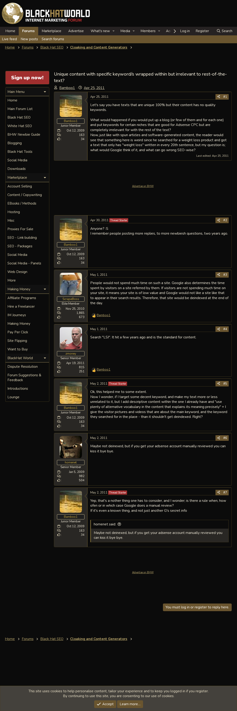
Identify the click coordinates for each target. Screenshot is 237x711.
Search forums (53, 39)
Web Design (17, 272)
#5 (225, 384)
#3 (225, 275)
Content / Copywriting (24, 195)
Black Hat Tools (19, 151)
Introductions (17, 388)
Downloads (16, 168)
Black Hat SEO (19, 117)
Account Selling (19, 186)
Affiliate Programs (21, 298)
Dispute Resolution (22, 366)
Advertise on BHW (143, 186)
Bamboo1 (67, 88)
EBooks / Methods (21, 203)
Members (148, 31)
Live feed (9, 39)
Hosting (13, 212)
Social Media (17, 160)
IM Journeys (16, 315)
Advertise (76, 31)
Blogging (14, 143)
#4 (225, 329)
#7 (225, 492)
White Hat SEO (19, 126)
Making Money (18, 323)
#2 (225, 220)
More (11, 280)
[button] (113, 31)
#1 (225, 97)
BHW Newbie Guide (23, 134)
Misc (10, 220)
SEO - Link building (22, 237)
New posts (29, 39)
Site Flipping (17, 340)
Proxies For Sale (20, 229)
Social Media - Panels (24, 263)
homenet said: (105, 524)
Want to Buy (17, 349)
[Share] (218, 97)
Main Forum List (20, 109)
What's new (100, 31)
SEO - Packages (19, 246)
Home (10, 31)
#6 (225, 438)
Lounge (13, 397)
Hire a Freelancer (21, 306)
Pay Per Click (17, 332)
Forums (28, 31)
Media (125, 31)
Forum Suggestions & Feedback (24, 377)
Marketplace (51, 31)
